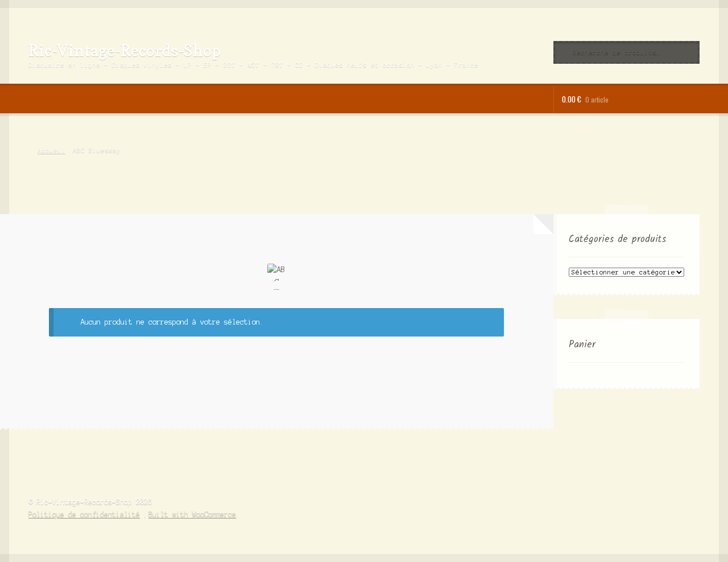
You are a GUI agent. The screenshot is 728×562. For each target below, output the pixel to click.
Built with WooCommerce (192, 514)
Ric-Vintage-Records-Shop (124, 50)
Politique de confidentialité (84, 514)
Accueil (51, 150)
